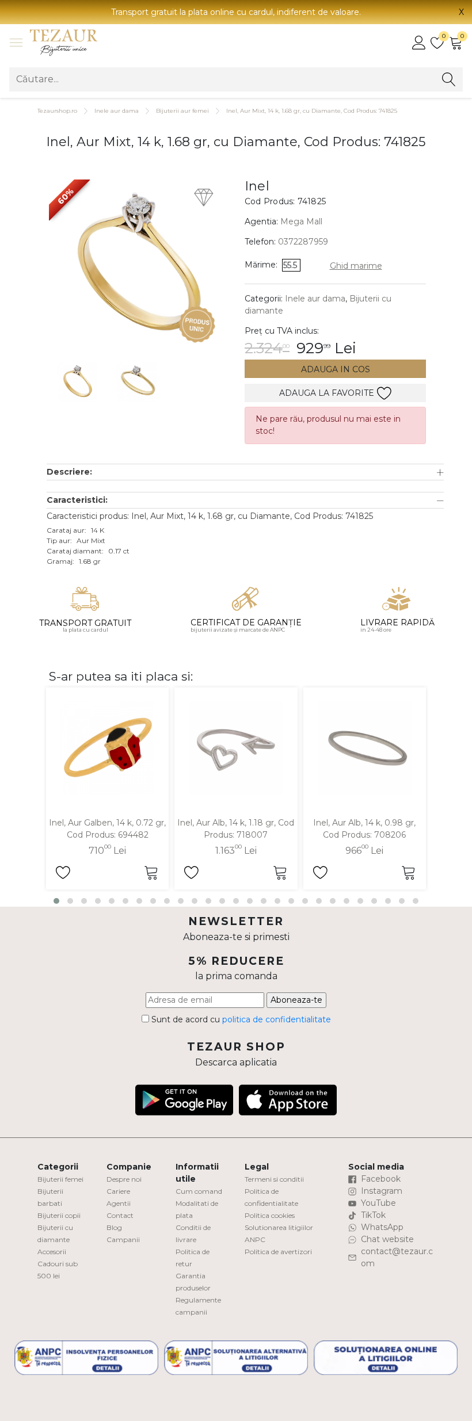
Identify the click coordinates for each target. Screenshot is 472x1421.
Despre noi (124, 1179)
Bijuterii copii (59, 1215)
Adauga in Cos (335, 369)
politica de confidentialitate (276, 1019)
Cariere (118, 1191)
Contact (120, 1215)
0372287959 (303, 241)
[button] (245, 472)
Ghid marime (356, 266)
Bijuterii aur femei (182, 110)
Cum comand (199, 1191)
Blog (114, 1227)
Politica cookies (270, 1215)
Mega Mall (301, 221)
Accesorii (51, 1251)
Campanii (123, 1239)
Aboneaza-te (296, 1000)
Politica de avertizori (278, 1251)
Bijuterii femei (60, 1179)
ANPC (255, 1239)
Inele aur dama (116, 110)
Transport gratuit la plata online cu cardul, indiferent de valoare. (236, 12)
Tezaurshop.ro (57, 110)
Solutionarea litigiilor (279, 1227)
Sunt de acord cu (240, 1019)
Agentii (118, 1203)
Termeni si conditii (274, 1179)
